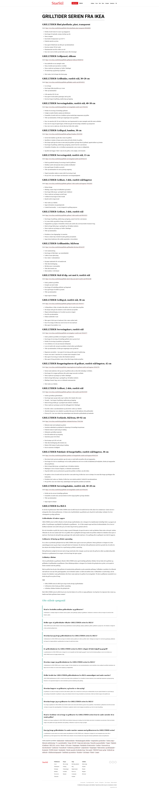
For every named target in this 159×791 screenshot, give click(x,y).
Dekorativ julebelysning (48, 743)
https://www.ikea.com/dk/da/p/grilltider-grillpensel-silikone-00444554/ (64, 60)
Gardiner (98, 745)
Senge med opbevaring (83, 743)
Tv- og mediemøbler (61, 743)
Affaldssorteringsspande (54, 752)
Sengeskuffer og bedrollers (98, 740)
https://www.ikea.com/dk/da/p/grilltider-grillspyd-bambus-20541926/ (63, 134)
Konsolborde (62, 747)
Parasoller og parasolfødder (98, 743)
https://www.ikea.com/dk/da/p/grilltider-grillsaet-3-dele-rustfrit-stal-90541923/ (66, 215)
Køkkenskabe (60, 740)
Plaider (92, 752)
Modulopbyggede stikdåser (83, 740)
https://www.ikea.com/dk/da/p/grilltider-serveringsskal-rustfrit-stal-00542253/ (66, 159)
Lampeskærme (85, 747)
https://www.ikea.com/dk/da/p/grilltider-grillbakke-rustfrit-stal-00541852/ (65, 82)
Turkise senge (110, 740)
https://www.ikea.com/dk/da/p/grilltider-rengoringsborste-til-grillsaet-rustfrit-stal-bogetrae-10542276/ (72, 367)
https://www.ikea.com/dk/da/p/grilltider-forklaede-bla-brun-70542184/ (64, 421)
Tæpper (108, 743)
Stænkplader (62, 750)
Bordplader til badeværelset (87, 745)
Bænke (62, 745)
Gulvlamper (86, 752)
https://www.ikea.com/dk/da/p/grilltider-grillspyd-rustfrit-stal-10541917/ (64, 303)
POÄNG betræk (53, 750)
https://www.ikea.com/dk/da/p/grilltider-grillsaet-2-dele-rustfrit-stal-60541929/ (66, 392)
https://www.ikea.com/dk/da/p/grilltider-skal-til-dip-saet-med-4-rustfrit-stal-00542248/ (68, 279)
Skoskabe (79, 752)
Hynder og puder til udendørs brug (75, 750)
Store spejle (89, 750)
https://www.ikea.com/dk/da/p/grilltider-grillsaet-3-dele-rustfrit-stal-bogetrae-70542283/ (68, 183)
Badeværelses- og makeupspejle (106, 747)
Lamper (97, 752)
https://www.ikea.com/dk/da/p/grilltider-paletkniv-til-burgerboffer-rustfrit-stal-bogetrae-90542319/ (71, 455)
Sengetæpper (76, 745)
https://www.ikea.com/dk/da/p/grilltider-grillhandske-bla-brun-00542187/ (65, 247)
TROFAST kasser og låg (99, 750)
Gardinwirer (55, 747)
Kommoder (45, 750)
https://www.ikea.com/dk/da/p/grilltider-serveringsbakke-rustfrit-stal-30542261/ (66, 489)
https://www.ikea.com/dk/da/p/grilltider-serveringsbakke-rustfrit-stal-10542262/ (66, 107)
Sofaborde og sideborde (73, 747)
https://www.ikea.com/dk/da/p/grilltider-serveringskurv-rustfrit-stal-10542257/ (66, 333)
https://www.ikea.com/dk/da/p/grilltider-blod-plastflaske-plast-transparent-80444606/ (68, 28)
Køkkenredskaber (70, 740)
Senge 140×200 (72, 743)
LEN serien (68, 745)
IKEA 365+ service (55, 745)
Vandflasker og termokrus (69, 752)
